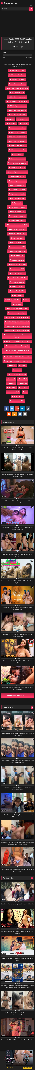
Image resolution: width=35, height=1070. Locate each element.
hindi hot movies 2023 (17, 211)
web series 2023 (14, 392)
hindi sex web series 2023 (18, 264)
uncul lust (12, 378)
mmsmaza (18, 370)
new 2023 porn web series (18, 374)
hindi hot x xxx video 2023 (18, 233)
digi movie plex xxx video (18, 150)
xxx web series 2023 (18, 401)
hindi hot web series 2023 (17, 229)
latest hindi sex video (18, 79)
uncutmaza (12, 387)
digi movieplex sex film (18, 185)
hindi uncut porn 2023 (17, 273)
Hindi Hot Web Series (18, 70)
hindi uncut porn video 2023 (18, 277)
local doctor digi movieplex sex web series (18, 356)
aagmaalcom (12, 123)
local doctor (17, 304)
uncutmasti (23, 383)
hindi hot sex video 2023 (18, 216)
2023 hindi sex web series (18, 110)
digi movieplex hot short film (18, 163)
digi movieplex (18, 154)
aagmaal (11, 119)
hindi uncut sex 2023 (18, 282)
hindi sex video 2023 (18, 260)
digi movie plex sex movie (17, 141)
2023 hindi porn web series (18, 106)
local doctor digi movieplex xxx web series (18, 361)
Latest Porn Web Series (18, 84)
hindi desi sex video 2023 (17, 207)
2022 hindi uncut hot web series (17, 101)
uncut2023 (23, 378)
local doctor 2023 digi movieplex (17, 308)
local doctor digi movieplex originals (17, 346)
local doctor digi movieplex (18, 313)
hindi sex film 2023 (17, 255)
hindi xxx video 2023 (13, 299)
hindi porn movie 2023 (17, 242)
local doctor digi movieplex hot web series (18, 341)
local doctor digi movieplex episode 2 (18, 321)
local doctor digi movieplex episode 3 (18, 326)
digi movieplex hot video (18, 167)
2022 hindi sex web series (18, 97)
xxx (26, 392)
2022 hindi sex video (18, 92)
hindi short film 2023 (18, 269)
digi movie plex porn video (18, 136)
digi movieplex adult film (18, 158)
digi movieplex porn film (18, 176)
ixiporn (27, 299)
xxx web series (18, 396)
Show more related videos (17, 696)
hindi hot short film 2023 (18, 220)
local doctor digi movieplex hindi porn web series (18, 336)
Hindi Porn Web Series (18, 75)
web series (24, 387)
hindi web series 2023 (17, 291)
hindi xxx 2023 (18, 295)
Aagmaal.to (10, 3)
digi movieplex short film (18, 194)
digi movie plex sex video (18, 145)
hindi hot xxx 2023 (18, 238)
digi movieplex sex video (18, 189)
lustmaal (12, 365)
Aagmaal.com (23, 119)
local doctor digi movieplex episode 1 (18, 317)
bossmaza (24, 123)
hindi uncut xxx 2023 (18, 286)
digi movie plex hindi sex (18, 128)
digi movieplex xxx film (17, 198)
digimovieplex (18, 203)
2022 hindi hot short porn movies (18, 88)
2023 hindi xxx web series (17, 114)
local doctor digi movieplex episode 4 (18, 330)
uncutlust (11, 383)
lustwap (23, 365)
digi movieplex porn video (17, 181)
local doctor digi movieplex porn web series (18, 351)
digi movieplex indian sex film (18, 172)
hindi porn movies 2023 (18, 247)
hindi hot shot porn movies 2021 (17, 225)
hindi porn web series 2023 (18, 251)
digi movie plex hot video (18, 132)
